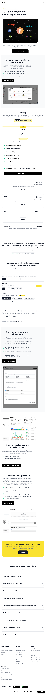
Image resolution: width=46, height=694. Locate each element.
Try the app (21, 51)
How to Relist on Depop (36, 657)
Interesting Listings (5, 672)
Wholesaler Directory (25, 168)
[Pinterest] (27, 691)
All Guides (33, 648)
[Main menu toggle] (43, 2)
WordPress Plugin (20, 663)
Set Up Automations (9, 361)
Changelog (3, 682)
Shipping (18, 659)
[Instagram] (14, 691)
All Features (18, 648)
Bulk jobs (7, 351)
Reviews (3, 677)
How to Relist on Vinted (36, 659)
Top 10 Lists (3, 675)
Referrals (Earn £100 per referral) (6, 680)
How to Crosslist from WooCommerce (35, 651)
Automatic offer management (13, 148)
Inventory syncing (9, 341)
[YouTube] (31, 691)
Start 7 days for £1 (23, 173)
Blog (2, 670)
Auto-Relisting (19, 654)
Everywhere (4, 12)
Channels (3, 652)
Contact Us (23, 232)
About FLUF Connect (5, 668)
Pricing (2, 654)
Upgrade (23, 189)
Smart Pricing (19, 652)
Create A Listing (8, 503)
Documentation (4, 656)
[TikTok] (17, 691)
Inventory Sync (19, 656)
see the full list (18, 321)
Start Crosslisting (8, 80)
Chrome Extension (5, 657)
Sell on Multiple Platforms (36, 655)
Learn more (23, 552)
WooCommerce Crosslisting (7, 650)
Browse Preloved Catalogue (7, 674)
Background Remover (20, 650)
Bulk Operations (19, 657)
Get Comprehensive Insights (11, 465)
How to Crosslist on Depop (37, 653)
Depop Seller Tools (35, 661)
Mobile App (18, 661)
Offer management (9, 355)
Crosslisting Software (5, 648)
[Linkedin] (24, 691)
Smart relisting (8, 347)
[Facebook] (21, 691)
